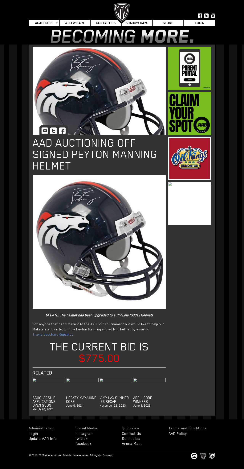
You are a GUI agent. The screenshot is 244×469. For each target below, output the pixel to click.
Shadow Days (137, 23)
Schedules (131, 438)
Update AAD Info (43, 438)
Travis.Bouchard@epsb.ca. (54, 334)
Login (33, 433)
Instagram (84, 433)
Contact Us (106, 23)
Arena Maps (132, 443)
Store (168, 23)
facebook (83, 443)
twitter (81, 438)
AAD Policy (178, 433)
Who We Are (75, 23)
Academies (44, 23)
